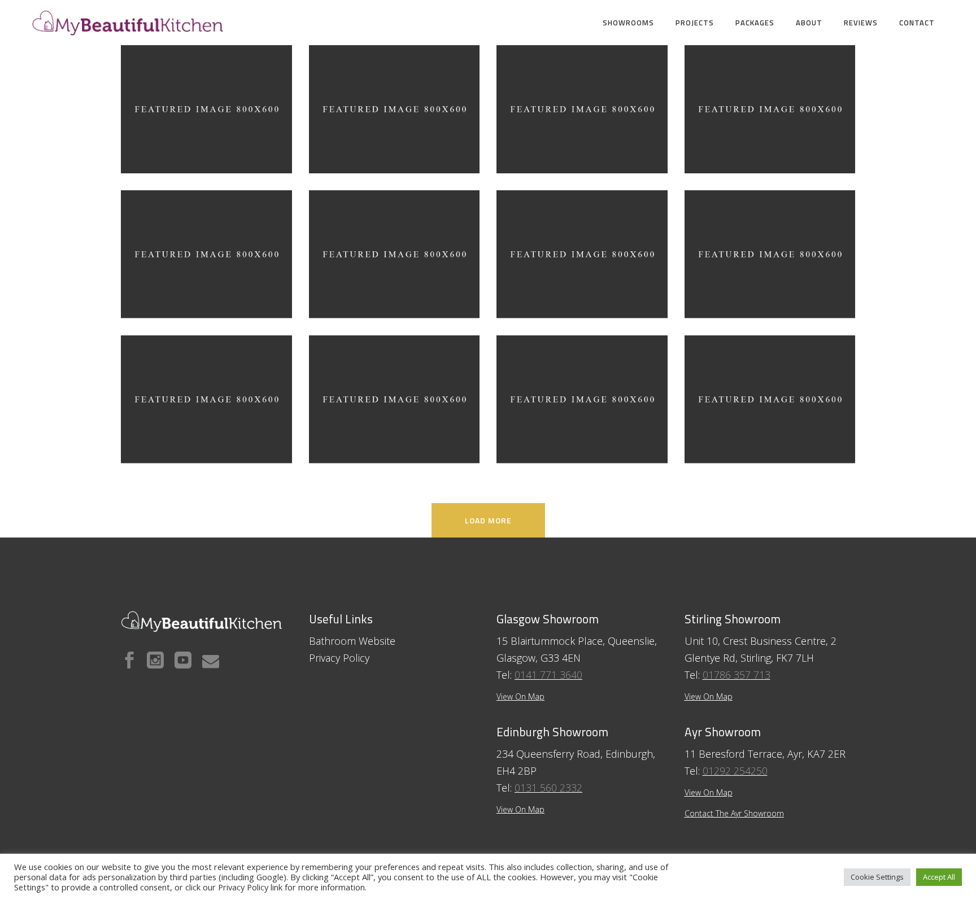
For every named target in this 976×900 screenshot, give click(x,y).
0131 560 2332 (548, 787)
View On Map (520, 809)
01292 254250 (735, 770)
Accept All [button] (939, 877)
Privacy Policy (243, 887)
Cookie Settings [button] (877, 877)
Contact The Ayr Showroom (734, 813)
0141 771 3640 (548, 674)
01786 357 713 (736, 674)
